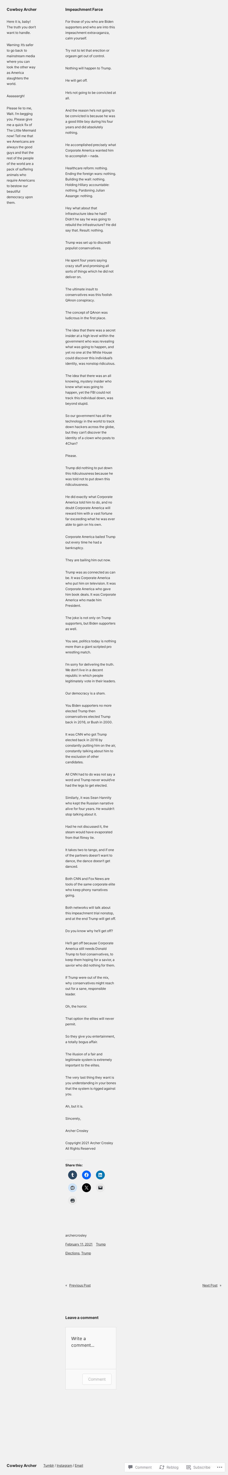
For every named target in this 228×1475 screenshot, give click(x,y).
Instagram (64, 1465)
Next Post (209, 1285)
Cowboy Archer (22, 9)
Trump (101, 1244)
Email (79, 1465)
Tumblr (48, 1465)
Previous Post (80, 1285)
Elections (72, 1253)
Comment (97, 1379)
